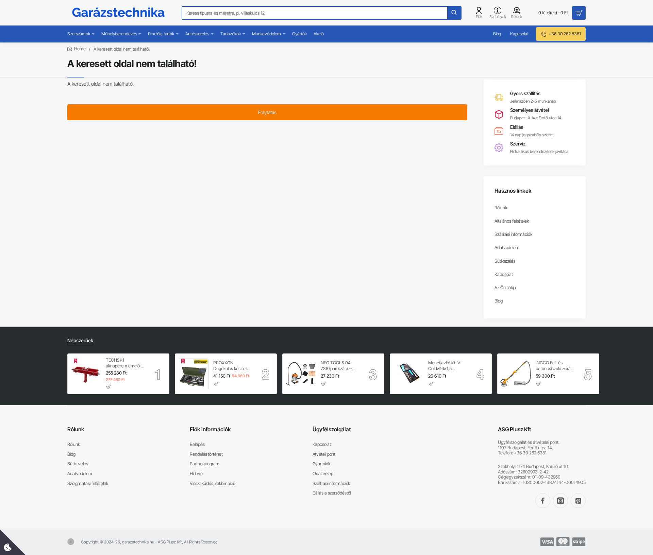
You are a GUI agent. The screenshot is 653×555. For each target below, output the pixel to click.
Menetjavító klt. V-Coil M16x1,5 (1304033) (445, 366)
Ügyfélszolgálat (332, 429)
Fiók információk (210, 429)
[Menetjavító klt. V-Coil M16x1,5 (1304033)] (408, 374)
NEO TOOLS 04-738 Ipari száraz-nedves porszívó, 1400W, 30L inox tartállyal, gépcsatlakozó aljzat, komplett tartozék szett (340, 366)
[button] (108, 387)
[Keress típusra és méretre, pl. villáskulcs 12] (454, 13)
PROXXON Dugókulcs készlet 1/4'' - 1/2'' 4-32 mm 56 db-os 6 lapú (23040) (232, 366)
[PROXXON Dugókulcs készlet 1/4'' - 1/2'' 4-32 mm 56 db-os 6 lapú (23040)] (193, 374)
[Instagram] (560, 500)
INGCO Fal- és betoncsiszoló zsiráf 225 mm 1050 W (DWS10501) (554, 366)
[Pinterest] (578, 500)
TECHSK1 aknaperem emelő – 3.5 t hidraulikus (124, 363)
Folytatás (267, 112)
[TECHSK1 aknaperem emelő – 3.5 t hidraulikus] (85, 374)
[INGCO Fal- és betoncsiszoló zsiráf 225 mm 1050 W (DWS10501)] (515, 374)
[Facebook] (542, 500)
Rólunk (75, 429)
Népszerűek (80, 340)
